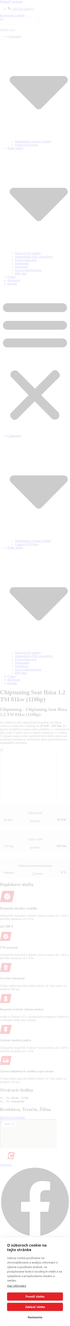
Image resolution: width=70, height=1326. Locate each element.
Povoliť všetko (35, 1296)
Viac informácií (16, 1286)
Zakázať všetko (35, 1306)
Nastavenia (35, 1317)
